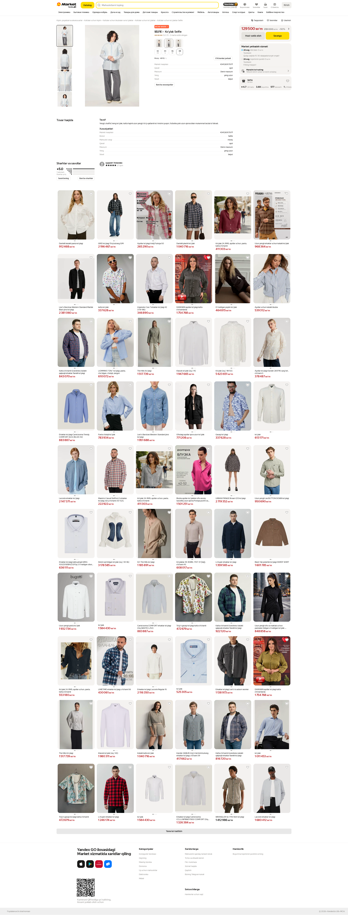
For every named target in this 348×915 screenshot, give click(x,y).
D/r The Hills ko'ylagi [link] (145, 562)
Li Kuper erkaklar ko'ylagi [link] (226, 562)
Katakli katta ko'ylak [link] (145, 753)
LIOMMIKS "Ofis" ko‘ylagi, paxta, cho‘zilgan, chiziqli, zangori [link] (111, 372)
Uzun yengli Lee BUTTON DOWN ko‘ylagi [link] (272, 498)
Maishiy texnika (145, 862)
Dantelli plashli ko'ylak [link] (185, 243)
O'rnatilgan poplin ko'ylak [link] (226, 307)
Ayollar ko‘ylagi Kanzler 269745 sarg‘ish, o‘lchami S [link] (271, 372)
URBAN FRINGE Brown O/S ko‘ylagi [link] (231, 498)
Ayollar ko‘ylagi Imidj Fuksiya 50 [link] (150, 243)
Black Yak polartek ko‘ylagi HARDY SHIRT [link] (272, 562)
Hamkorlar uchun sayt (194, 894)
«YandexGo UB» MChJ (335, 911)
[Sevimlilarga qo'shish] (91, 194)
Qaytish (188, 870)
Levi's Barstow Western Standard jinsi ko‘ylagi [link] (153, 435)
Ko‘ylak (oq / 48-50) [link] (224, 371)
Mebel (141, 878)
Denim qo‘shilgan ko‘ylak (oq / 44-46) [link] (113, 562)
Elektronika (143, 874)
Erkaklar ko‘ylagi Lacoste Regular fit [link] (152, 689)
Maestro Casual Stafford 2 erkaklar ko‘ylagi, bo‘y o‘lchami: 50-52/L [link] (112, 499)
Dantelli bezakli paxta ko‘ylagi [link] (71, 243)
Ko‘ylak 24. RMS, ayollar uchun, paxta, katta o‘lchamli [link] (231, 244)
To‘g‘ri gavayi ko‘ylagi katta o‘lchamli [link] (191, 626)
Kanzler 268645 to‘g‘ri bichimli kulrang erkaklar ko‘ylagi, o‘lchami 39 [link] (192, 754)
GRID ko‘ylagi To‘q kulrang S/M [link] (111, 243)
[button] (158, 43)
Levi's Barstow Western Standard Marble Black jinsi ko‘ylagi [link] (76, 308)
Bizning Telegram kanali (194, 874)
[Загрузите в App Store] (81, 867)
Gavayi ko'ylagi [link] (222, 434)
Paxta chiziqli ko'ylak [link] (106, 434)
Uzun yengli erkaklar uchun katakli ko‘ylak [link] (272, 243)
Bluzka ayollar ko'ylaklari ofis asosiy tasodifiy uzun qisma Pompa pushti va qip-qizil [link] (192, 499)
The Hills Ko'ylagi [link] (144, 371)
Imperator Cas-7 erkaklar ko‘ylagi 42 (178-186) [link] (152, 308)
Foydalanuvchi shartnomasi (18, 911)
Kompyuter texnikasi (147, 854)
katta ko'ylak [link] (103, 307)
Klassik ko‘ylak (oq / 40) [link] (108, 753)
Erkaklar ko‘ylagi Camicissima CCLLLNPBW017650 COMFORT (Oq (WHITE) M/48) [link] (192, 818)
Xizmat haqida (191, 866)
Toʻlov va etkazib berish (194, 858)
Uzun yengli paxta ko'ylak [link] (69, 626)
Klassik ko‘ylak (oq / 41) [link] (186, 371)
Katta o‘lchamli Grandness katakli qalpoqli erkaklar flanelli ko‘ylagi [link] (72, 372)
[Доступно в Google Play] (90, 867)
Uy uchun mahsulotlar (148, 870)
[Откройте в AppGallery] (99, 867)
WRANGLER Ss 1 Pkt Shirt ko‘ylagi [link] (230, 817)
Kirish (286, 5)
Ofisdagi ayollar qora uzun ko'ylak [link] (190, 434)
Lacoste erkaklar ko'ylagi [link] (69, 498)
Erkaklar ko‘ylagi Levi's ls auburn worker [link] (232, 689)
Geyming (142, 858)
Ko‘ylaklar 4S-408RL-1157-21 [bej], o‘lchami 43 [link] (191, 563)
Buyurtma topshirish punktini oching (248, 854)
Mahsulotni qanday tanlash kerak (198, 854)
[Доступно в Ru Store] (108, 867)
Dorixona (143, 866)
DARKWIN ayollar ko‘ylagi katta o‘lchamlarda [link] (189, 308)
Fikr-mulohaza (191, 862)
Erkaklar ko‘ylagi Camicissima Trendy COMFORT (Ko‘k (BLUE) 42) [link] (74, 435)
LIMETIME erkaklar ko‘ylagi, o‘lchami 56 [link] (114, 689)
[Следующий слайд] (143, 66)
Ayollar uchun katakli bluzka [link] (266, 307)
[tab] (64, 12)
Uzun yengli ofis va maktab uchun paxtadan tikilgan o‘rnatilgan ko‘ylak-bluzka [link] (270, 627)
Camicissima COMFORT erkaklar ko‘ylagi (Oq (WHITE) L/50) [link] (154, 627)
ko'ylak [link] (258, 434)
